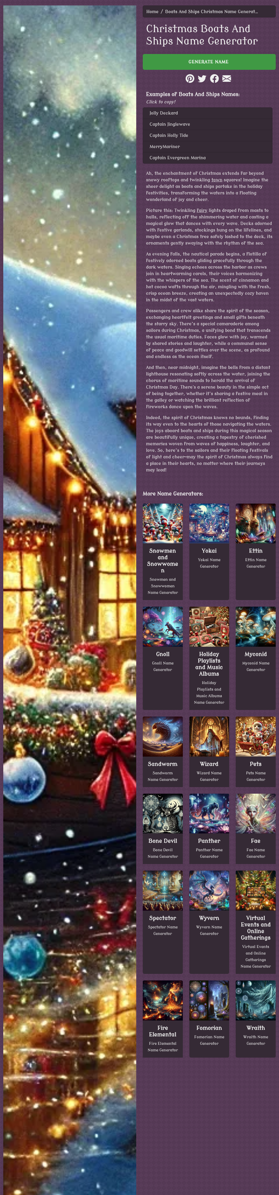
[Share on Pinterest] (190, 81)
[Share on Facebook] (214, 81)
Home (152, 11)
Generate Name (209, 61)
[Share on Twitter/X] (202, 81)
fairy (202, 210)
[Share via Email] (226, 81)
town (216, 179)
